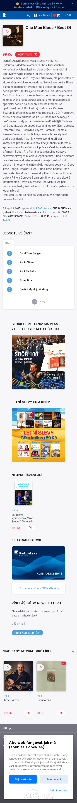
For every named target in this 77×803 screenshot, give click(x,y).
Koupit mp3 (25, 54)
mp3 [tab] (8, 242)
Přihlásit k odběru (27, 633)
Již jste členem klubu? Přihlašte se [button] (37, 588)
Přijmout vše (23, 779)
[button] (29, 15)
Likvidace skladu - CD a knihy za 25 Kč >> (38, 7)
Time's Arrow (11, 700)
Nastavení (54, 779)
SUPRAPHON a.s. (42, 208)
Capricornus (44, 700)
